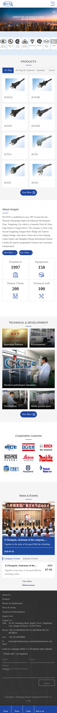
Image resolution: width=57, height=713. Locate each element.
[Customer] (11, 447)
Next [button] (54, 27)
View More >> (27, 583)
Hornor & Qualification (12, 603)
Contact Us (7, 620)
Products (6, 599)
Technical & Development (13, 612)
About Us (6, 595)
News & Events (9, 607)
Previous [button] (54, 22)
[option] (28, 19)
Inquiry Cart (7, 616)
